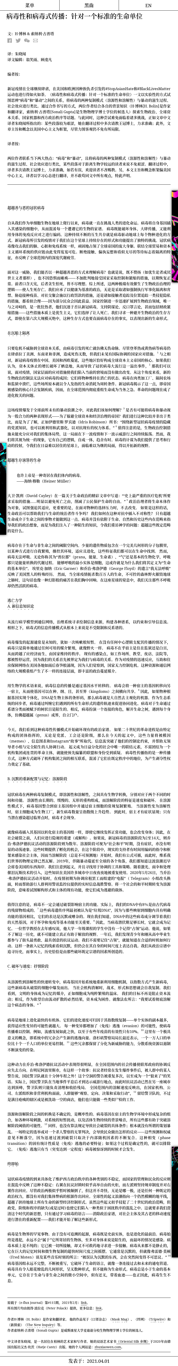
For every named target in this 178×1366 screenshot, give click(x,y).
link (84, 1302)
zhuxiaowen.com (108, 1347)
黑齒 (89, 5)
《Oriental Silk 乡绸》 (133, 1341)
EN (148, 5)
